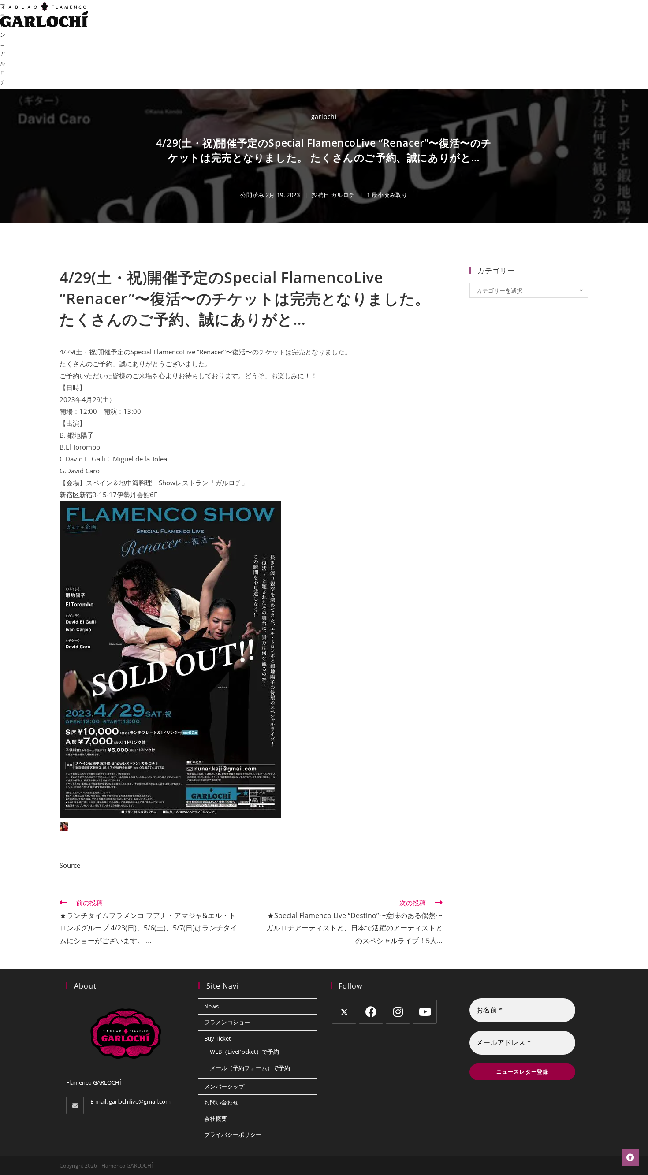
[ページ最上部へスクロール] (630, 1157)
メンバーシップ (224, 1086)
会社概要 (215, 1119)
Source (70, 865)
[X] (344, 1012)
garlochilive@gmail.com (140, 1101)
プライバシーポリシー (232, 1134)
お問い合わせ (221, 1102)
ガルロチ (343, 195)
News (211, 1006)
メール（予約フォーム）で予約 (250, 1068)
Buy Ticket (217, 1038)
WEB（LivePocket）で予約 (244, 1052)
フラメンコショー (227, 1022)
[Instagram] (398, 1012)
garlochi (324, 116)
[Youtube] (425, 1012)
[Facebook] (371, 1012)
